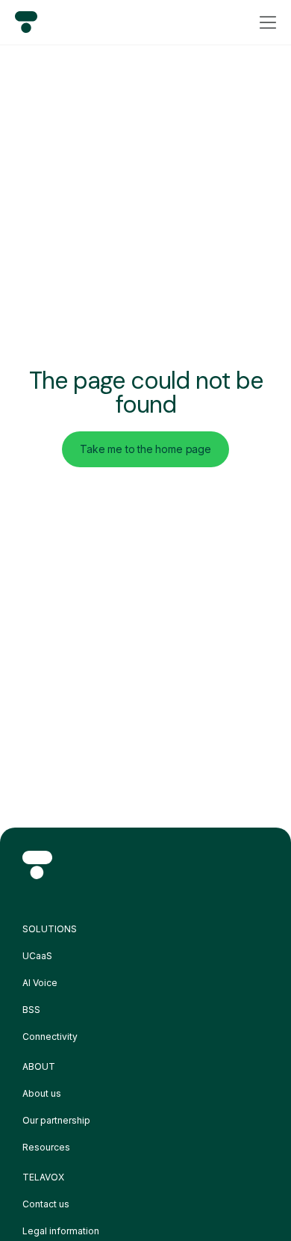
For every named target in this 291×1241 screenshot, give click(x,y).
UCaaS (37, 955)
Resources (46, 1147)
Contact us (45, 1204)
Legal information (60, 1231)
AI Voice (39, 982)
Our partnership (56, 1120)
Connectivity (50, 1036)
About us (41, 1093)
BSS (31, 1009)
